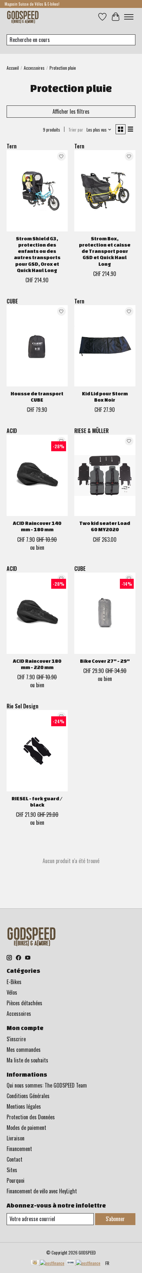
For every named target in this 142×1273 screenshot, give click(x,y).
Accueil (13, 67)
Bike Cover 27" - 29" (105, 661)
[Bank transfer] (83, 1263)
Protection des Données (31, 1117)
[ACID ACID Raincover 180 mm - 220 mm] (37, 613)
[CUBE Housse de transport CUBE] (37, 345)
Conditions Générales (28, 1096)
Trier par (75, 129)
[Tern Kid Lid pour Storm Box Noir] (104, 345)
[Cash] (47, 1263)
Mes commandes (24, 1050)
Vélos (12, 992)
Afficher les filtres (71, 111)
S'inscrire (16, 1039)
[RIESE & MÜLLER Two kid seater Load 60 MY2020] (104, 475)
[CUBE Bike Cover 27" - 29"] (104, 613)
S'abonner (115, 1219)
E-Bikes (14, 982)
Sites (12, 1170)
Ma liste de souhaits (27, 1060)
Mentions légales (24, 1106)
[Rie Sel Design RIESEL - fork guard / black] (37, 750)
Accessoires (34, 67)
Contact (14, 1159)
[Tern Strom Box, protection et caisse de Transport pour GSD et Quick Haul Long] (104, 190)
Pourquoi (15, 1180)
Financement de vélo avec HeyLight (42, 1191)
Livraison (15, 1138)
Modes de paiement (26, 1128)
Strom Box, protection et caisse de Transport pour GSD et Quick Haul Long (104, 251)
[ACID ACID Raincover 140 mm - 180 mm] (37, 475)
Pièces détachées (24, 1003)
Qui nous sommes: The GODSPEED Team (47, 1085)
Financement (19, 1149)
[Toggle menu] (128, 16)
